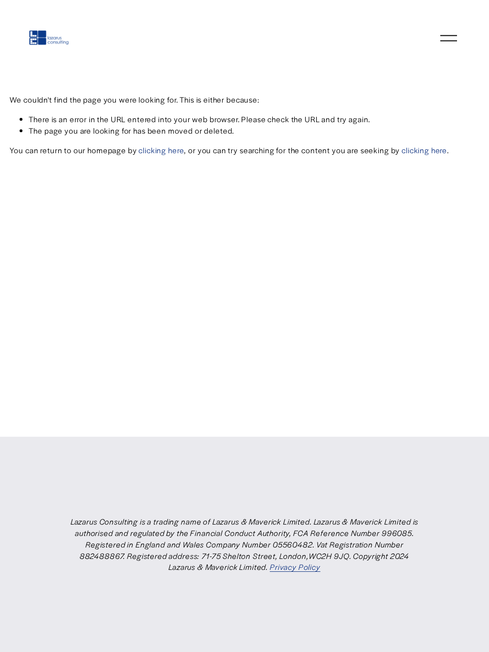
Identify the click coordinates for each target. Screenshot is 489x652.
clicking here (161, 150)
